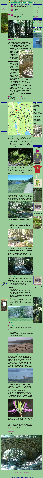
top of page (21, 470)
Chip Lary (15, 18)
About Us (27, 472)
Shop (18, 472)
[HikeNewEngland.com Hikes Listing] (9, 2)
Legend (21, 472)
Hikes (15, 472)
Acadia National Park (11, 431)
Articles (24, 472)
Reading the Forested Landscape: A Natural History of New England (37, 212)
